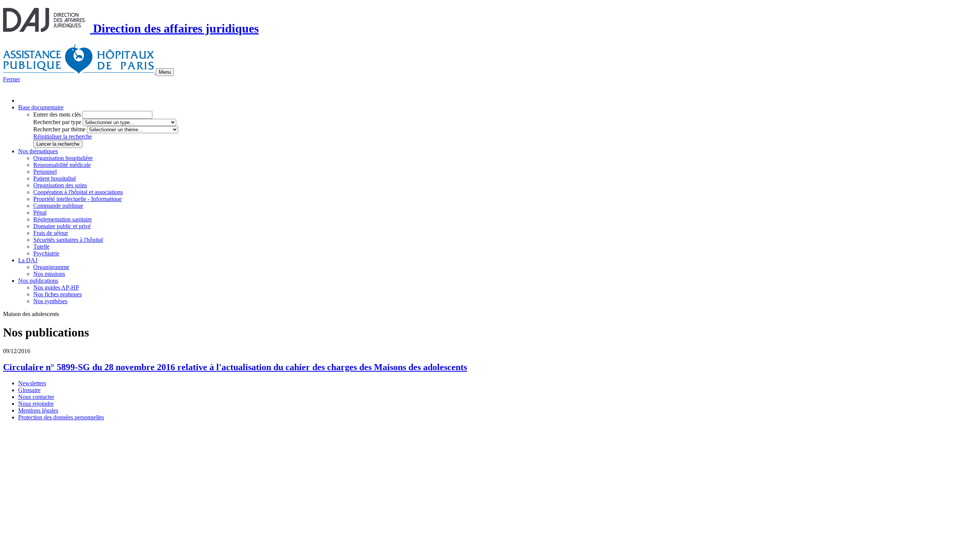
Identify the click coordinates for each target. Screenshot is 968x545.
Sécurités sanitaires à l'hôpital (68, 240)
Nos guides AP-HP (56, 287)
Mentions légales (38, 410)
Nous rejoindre (36, 403)
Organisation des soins (60, 185)
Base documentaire (41, 107)
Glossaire (29, 390)
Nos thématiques (38, 151)
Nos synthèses (50, 301)
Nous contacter (36, 397)
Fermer (11, 79)
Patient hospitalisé (54, 178)
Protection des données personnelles (61, 417)
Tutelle (41, 246)
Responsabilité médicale (62, 165)
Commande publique (58, 205)
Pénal (40, 212)
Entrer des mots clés (57, 114)
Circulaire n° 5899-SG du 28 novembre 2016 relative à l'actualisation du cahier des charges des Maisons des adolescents (235, 367)
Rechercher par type (57, 122)
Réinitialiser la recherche (62, 136)
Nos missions (49, 274)
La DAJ (27, 260)
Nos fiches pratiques (57, 294)
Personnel (45, 171)
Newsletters (32, 383)
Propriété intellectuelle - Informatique (77, 199)
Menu (165, 72)
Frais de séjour (50, 233)
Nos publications (38, 280)
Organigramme (51, 267)
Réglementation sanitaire (62, 219)
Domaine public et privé (62, 226)
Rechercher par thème (59, 129)
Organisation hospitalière (63, 158)
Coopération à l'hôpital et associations (78, 192)
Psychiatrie (46, 253)
